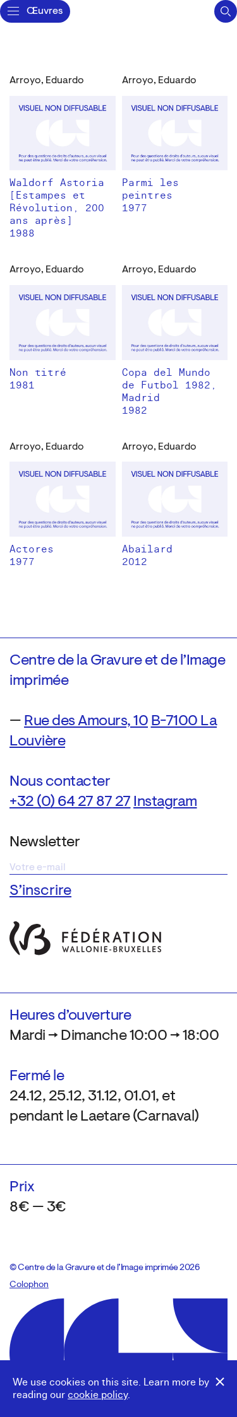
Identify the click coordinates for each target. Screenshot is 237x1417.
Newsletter (44, 842)
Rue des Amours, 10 (86, 721)
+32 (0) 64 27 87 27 (70, 802)
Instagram (165, 802)
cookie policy (98, 1395)
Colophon (29, 1285)
